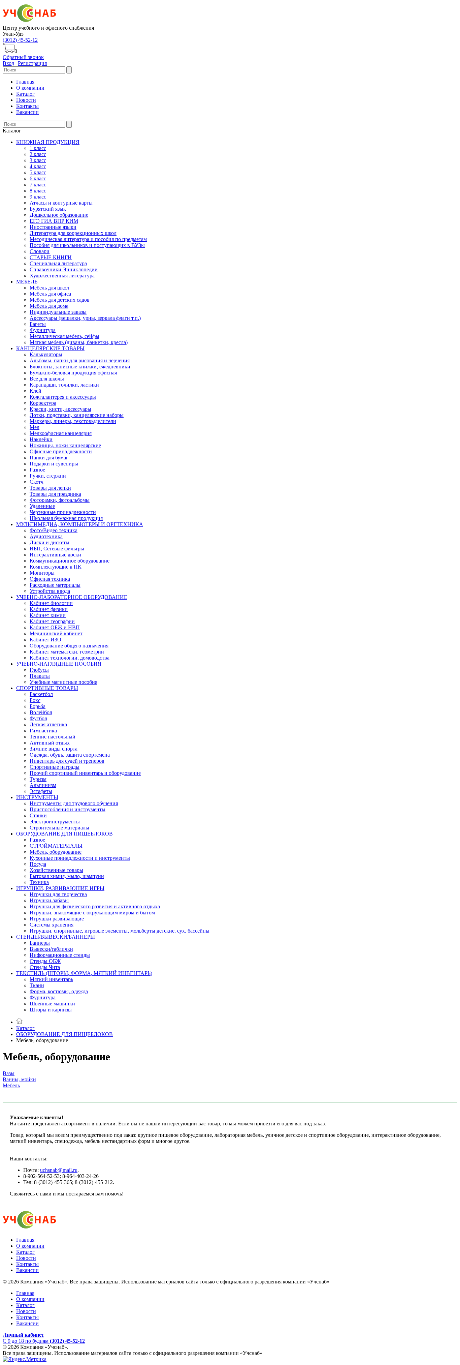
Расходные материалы (55, 585)
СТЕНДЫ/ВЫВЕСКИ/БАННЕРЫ (55, 937)
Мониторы (42, 573)
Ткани (37, 985)
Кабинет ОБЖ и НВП (55, 627)
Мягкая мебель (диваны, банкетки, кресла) (79, 342)
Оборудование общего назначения (69, 645)
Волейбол (41, 712)
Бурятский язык (48, 209)
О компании (30, 88)
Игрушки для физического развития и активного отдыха (95, 906)
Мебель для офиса (50, 294)
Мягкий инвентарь (51, 979)
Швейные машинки (52, 1003)
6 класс (38, 178)
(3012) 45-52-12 (20, 40)
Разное (37, 470)
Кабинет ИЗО (45, 639)
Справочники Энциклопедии (64, 269)
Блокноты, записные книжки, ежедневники (80, 366)
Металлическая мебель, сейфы (64, 336)
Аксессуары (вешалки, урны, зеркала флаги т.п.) (85, 318)
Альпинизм (43, 785)
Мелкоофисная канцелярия (61, 433)
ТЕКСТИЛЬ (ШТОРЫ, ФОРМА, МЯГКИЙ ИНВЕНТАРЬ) (84, 973)
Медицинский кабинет (56, 633)
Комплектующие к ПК (55, 567)
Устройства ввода (50, 591)
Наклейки (41, 439)
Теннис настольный (52, 736)
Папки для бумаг (49, 457)
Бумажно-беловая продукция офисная (73, 372)
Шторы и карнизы (51, 1009)
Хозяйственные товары (56, 870)
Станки (38, 815)
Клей (35, 391)
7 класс (38, 184)
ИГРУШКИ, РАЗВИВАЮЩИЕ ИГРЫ (60, 888)
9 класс (38, 197)
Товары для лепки (50, 488)
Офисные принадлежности (61, 451)
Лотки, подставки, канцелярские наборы (77, 415)
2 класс (38, 154)
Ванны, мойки (19, 1079)
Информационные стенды (60, 955)
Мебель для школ (49, 288)
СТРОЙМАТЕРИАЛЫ (56, 846)
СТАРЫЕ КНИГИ (51, 257)
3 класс (38, 160)
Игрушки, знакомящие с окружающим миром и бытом (92, 912)
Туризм (38, 779)
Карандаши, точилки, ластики (64, 385)
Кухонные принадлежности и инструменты (80, 858)
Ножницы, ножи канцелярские (65, 445)
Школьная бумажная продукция (66, 518)
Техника (39, 882)
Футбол (38, 718)
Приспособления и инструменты (67, 809)
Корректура (43, 403)
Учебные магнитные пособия (63, 682)
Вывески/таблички (51, 949)
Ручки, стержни (48, 476)
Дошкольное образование (59, 215)
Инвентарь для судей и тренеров (67, 761)
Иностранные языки (53, 227)
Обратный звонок (23, 57)
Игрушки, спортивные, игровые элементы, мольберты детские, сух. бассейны (119, 931)
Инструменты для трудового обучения (74, 803)
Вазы (8, 1073)
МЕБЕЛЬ (26, 281)
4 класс (38, 166)
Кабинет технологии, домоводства (69, 658)
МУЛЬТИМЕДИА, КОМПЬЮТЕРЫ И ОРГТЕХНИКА (79, 524)
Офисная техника (50, 579)
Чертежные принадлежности (63, 512)
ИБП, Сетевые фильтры (57, 548)
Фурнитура (43, 330)
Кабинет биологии (51, 603)
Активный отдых (50, 743)
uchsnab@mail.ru (58, 1170)
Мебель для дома (49, 306)
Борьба (37, 706)
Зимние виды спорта (53, 749)
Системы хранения (51, 925)
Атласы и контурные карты (61, 203)
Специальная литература (58, 263)
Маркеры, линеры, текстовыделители (73, 421)
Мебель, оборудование (55, 852)
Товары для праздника (55, 494)
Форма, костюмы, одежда (59, 991)
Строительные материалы (59, 827)
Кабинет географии (52, 621)
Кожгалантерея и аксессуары (63, 397)
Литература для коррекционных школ (73, 233)
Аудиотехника (46, 536)
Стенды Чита (45, 967)
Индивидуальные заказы (58, 312)
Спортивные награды (54, 767)
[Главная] (19, 1022)
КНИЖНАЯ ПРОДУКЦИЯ (47, 142)
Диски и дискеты (49, 542)
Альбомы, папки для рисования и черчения (80, 360)
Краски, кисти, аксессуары (60, 409)
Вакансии (27, 112)
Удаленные (42, 506)
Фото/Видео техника (53, 530)
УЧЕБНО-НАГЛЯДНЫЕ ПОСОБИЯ (58, 664)
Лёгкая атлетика (48, 724)
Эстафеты (41, 791)
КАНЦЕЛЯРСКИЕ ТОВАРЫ (50, 348)
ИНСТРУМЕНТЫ (37, 797)
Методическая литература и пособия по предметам (88, 239)
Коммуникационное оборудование (69, 561)
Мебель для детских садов (60, 300)
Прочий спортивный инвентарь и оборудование (85, 773)
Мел (34, 427)
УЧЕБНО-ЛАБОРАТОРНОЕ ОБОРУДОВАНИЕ (71, 597)
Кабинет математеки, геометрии (67, 652)
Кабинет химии (48, 615)
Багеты (38, 324)
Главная (25, 82)
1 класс (38, 148)
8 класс (38, 190)
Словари (40, 251)
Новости (26, 100)
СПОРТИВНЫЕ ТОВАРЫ (47, 688)
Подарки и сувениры (54, 463)
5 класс (38, 172)
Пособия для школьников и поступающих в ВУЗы (87, 245)
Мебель (11, 1085)
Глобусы (39, 670)
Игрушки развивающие (57, 918)
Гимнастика (43, 730)
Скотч (36, 482)
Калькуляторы (46, 354)
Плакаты (40, 676)
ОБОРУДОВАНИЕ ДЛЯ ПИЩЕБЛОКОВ (64, 834)
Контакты (27, 106)
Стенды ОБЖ (45, 961)
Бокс (35, 700)
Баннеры (40, 943)
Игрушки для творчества (58, 894)
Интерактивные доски (55, 554)
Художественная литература (62, 275)
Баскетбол (41, 694)
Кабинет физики (49, 609)
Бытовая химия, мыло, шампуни (67, 876)
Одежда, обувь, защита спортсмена (70, 755)
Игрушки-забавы (49, 900)
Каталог (25, 94)
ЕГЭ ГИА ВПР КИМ (54, 221)
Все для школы (47, 379)
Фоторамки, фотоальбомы (60, 500)
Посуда (38, 864)
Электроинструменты (55, 821)
